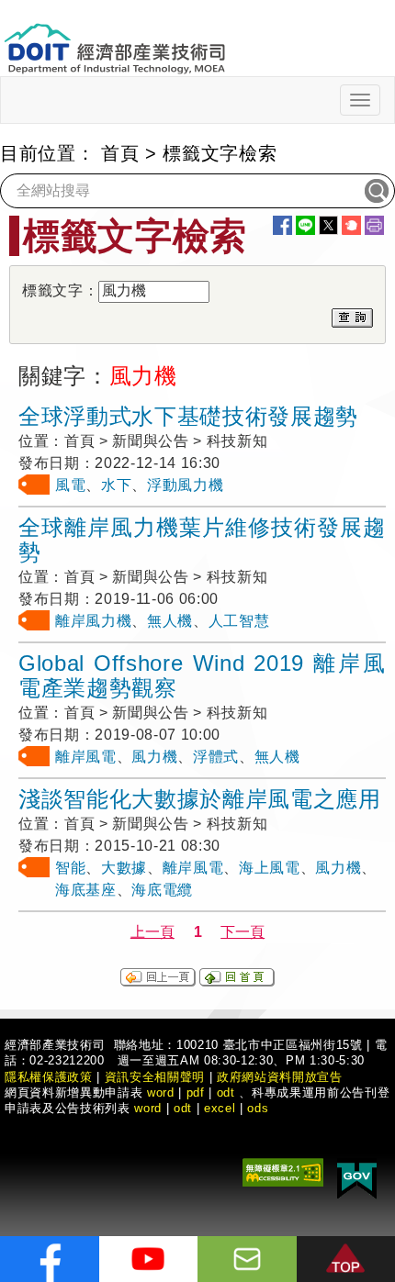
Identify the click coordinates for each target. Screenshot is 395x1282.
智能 (70, 867)
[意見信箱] (247, 1259)
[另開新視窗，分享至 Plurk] (351, 225)
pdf (195, 1092)
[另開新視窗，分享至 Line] (305, 225)
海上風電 (269, 867)
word (148, 1108)
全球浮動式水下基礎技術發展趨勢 (188, 416)
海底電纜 (162, 889)
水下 (116, 485)
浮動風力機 (185, 485)
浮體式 (216, 756)
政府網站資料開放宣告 (280, 1077)
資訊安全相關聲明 (155, 1077)
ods (257, 1108)
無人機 (170, 621)
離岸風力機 (93, 621)
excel (219, 1108)
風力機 (154, 756)
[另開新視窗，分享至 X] (328, 225)
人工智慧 (239, 621)
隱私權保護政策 (49, 1077)
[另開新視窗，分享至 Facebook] (282, 225)
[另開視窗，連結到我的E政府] (357, 1177)
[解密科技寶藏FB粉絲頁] (49, 1259)
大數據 (124, 867)
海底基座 (86, 889)
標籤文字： (60, 290)
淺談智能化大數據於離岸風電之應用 (199, 798)
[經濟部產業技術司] (114, 37)
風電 (70, 485)
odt (226, 1092)
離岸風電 (86, 756)
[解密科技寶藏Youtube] (148, 1259)
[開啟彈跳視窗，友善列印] (374, 225)
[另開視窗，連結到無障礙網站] (283, 1170)
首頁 (120, 153)
